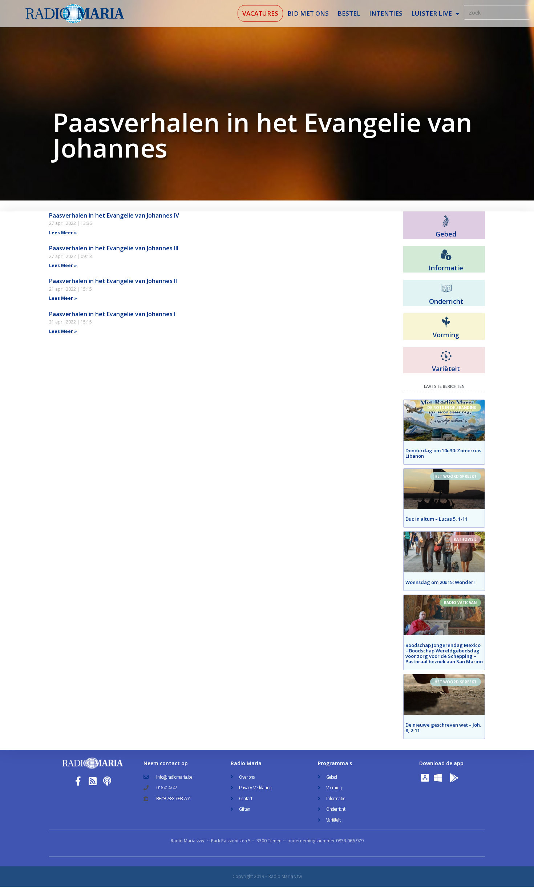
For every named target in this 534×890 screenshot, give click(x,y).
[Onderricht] (446, 288)
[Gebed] (446, 221)
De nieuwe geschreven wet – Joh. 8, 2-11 (443, 728)
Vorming (446, 334)
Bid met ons (308, 13)
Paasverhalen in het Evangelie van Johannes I (112, 314)
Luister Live (431, 13)
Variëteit (446, 368)
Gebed (446, 234)
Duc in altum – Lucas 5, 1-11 (436, 519)
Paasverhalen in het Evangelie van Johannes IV (114, 215)
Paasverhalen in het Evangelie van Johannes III (113, 248)
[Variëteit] (446, 356)
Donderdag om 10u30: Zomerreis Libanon (443, 453)
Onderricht (446, 301)
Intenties (385, 13)
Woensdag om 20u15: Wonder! (440, 582)
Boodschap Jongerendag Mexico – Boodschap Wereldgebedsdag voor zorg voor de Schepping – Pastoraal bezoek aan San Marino (444, 653)
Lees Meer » (63, 233)
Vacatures (260, 13)
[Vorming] (446, 322)
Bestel (348, 13)
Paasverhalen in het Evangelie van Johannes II (113, 281)
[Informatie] (446, 255)
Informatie (446, 267)
